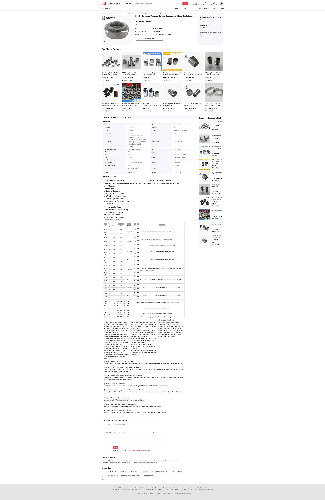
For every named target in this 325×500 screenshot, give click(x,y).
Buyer (184, 8)
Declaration (180, 493)
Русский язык (147, 489)
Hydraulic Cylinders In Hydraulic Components (145, 462)
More (201, 36)
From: (110, 425)
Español (128, 489)
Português (134, 489)
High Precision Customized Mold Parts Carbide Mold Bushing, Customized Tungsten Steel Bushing (217, 211)
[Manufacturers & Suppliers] (111, 3)
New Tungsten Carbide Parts (159, 471)
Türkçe (195, 489)
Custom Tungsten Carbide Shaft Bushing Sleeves (217, 236)
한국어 (176, 489)
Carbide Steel (133, 471)
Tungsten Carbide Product (110, 471)
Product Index (192, 487)
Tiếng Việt (201, 489)
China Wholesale (155, 487)
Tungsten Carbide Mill (149, 475)
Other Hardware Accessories (124, 461)
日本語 (181, 489)
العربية (171, 489)
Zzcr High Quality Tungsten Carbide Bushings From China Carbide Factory (217, 160)
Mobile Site (199, 487)
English (123, 489)
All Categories (107, 8)
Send (115, 447)
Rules (222, 8)
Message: (109, 432)
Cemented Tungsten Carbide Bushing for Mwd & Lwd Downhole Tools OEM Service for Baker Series (217, 173)
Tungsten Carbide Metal (177, 471)
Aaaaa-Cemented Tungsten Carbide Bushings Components (217, 147)
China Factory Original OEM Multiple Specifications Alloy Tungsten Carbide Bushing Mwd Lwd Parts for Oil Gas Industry (217, 122)
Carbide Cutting (145, 471)
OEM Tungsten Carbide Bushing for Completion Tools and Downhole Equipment (217, 198)
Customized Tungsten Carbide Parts (130, 475)
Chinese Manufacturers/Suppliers (142, 487)
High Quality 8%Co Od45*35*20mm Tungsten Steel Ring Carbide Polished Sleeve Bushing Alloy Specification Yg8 (217, 185)
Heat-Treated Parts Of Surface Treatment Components (166, 461)
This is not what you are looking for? (122, 450)
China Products (129, 487)
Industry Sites (173, 487)
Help (193, 8)
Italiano (154, 489)
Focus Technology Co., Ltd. (151, 493)
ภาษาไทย (190, 489)
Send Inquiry (149, 38)
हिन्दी (185, 489)
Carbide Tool (123, 471)
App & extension (203, 8)
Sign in (221, 4)
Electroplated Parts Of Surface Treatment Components (116, 462)
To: (111, 428)
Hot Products (121, 487)
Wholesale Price (165, 487)
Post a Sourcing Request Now (141, 450)
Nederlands (165, 489)
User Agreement (172, 493)
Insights (205, 487)
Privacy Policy (187, 493)
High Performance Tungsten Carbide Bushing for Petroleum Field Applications (217, 224)
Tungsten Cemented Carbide (110, 475)
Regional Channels (182, 487)
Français (140, 489)
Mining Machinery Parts (142, 461)
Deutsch (159, 489)
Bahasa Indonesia (209, 489)
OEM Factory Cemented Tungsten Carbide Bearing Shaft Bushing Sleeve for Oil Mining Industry (217, 135)
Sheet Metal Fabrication (108, 461)
